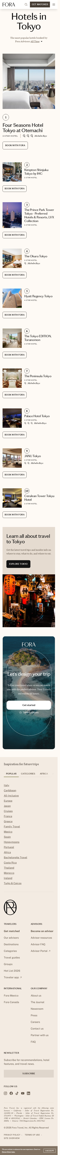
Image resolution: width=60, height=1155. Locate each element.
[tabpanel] (29, 835)
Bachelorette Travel (15, 857)
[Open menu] (53, 4)
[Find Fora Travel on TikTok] (17, 1093)
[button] (36, 41)
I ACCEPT (49, 1151)
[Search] (26, 4)
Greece (8, 821)
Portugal (9, 847)
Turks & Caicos (12, 883)
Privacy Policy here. (8, 1152)
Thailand (9, 867)
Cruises (8, 811)
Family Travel (12, 826)
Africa (7, 852)
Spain (7, 836)
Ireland (8, 878)
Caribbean (10, 790)
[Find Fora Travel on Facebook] (11, 1093)
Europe (8, 800)
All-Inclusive (11, 795)
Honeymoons (11, 842)
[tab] (11, 775)
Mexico (8, 831)
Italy (6, 785)
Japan (7, 805)
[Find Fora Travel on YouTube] (22, 1093)
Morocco (9, 873)
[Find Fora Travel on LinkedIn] (28, 1093)
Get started (28, 705)
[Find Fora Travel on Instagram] (5, 1093)
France (8, 816)
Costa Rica (10, 862)
